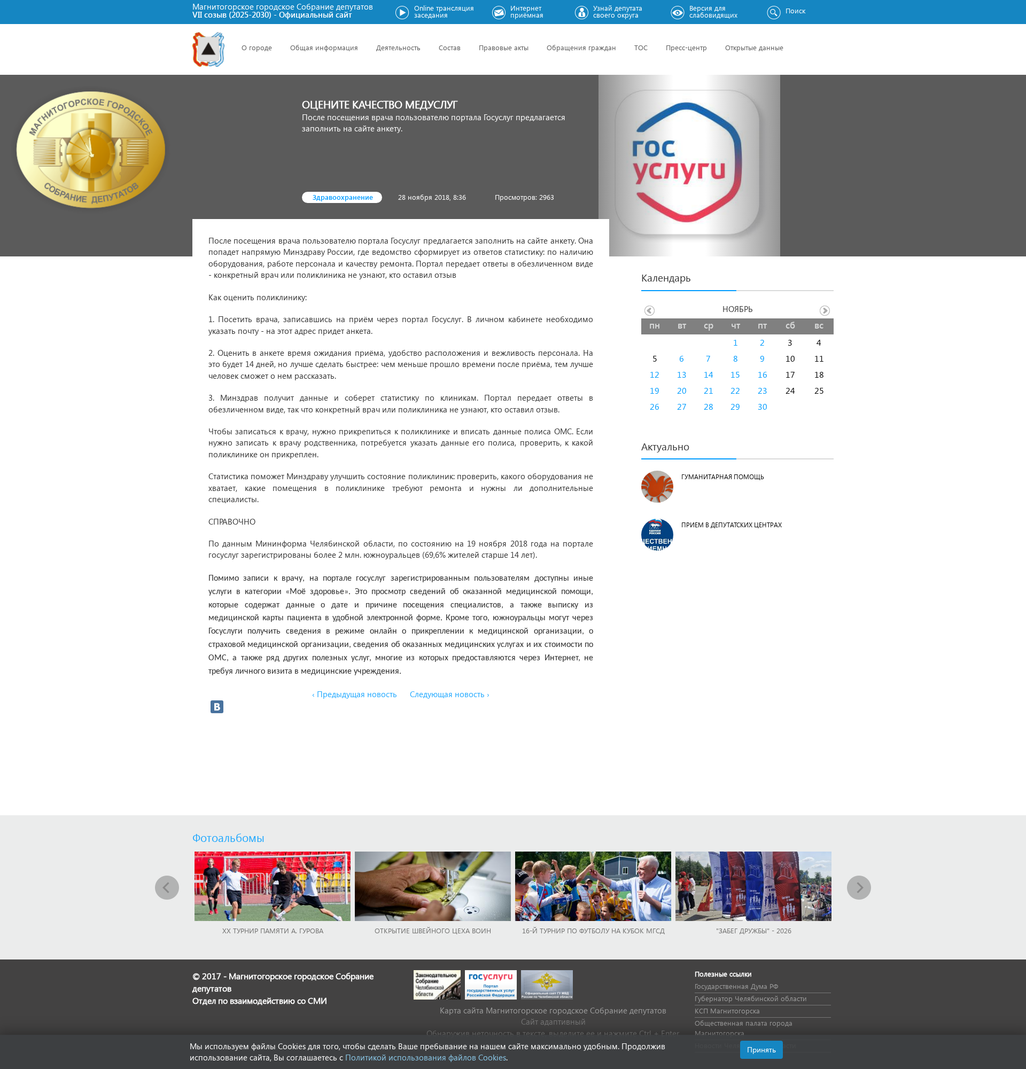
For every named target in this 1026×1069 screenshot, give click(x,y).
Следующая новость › (449, 694)
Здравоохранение (343, 196)
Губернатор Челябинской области (751, 998)
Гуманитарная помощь (722, 477)
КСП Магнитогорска (727, 1010)
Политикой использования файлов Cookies (425, 1057)
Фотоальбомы (228, 837)
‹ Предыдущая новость (354, 694)
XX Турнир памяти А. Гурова (272, 930)
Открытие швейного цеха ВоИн (433, 930)
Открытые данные (754, 47)
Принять (761, 1049)
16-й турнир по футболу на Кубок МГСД (593, 930)
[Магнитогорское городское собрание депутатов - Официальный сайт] (208, 49)
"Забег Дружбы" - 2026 (753, 930)
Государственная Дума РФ (736, 985)
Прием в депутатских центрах (731, 525)
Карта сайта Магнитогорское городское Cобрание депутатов (553, 1010)
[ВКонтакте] (217, 706)
